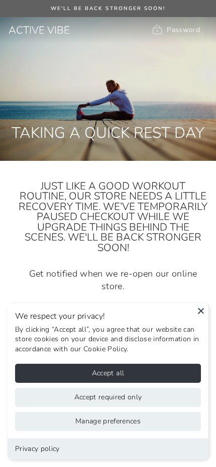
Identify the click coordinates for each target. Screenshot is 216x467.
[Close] (200, 310)
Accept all (108, 373)
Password (183, 30)
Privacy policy (37, 448)
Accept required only (108, 397)
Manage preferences (108, 421)
